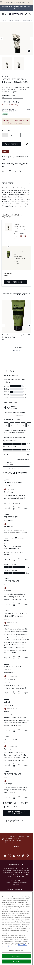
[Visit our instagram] (14, 855)
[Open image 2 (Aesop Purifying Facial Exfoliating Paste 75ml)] (19, 63)
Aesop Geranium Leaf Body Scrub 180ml (17, 335)
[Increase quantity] (18, 135)
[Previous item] (3, 325)
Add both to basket (15, 282)
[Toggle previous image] (1, 38)
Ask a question (18, 98)
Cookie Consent (16, 880)
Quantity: (6, 131)
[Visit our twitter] (9, 855)
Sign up (16, 846)
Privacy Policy (22, 945)
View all (28, 109)
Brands (11, 20)
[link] (26, 14)
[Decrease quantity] (5, 135)
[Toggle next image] (31, 38)
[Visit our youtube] (18, 855)
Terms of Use (6, 946)
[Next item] (29, 325)
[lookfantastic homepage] (16, 14)
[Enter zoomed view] (29, 51)
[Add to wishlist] (26, 144)
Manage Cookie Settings (16, 950)
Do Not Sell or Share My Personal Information (16, 883)
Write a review (7, 98)
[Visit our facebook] (5, 855)
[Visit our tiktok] (23, 855)
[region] (16, 928)
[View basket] (29, 14)
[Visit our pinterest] (27, 855)
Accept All (16, 961)
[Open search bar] (5, 14)
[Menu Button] (2, 14)
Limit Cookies (16, 956)
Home (4, 20)
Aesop (17, 20)
